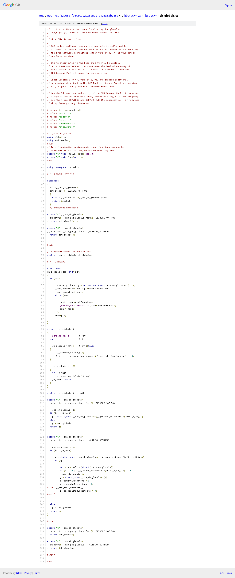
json (229, 572)
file (104, 23)
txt (221, 572)
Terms (37, 572)
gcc (49, 15)
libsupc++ (150, 15)
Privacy (28, 572)
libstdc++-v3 (132, 15)
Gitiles (19, 572)
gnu (41, 15)
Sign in (228, 5)
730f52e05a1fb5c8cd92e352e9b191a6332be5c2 (86, 15)
